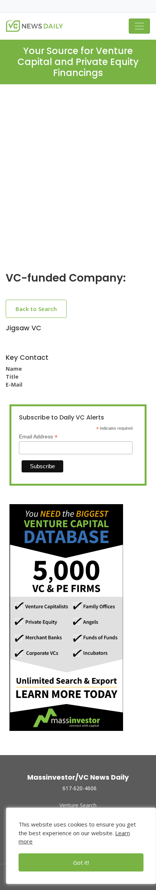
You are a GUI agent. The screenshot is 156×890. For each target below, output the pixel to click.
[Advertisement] (78, 184)
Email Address (38, 436)
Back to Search (36, 309)
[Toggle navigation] (139, 26)
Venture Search (78, 805)
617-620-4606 (79, 788)
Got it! (81, 862)
